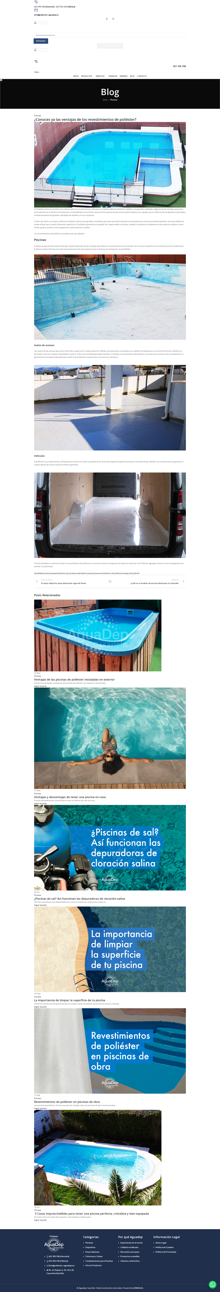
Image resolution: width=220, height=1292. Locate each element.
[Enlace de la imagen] (53, 1243)
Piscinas (89, 1242)
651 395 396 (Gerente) (59, 1256)
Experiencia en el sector (131, 1242)
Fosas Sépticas (92, 1252)
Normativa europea (129, 1252)
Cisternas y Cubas (93, 1256)
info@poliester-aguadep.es (61, 1265)
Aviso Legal (161, 1242)
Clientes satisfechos (130, 1261)
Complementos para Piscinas (99, 1261)
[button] (212, 1284)
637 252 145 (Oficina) (58, 1261)
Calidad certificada (129, 1247)
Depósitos (90, 1247)
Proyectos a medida (129, 1256)
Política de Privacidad (166, 1252)
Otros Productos (93, 1265)
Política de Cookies (165, 1247)
